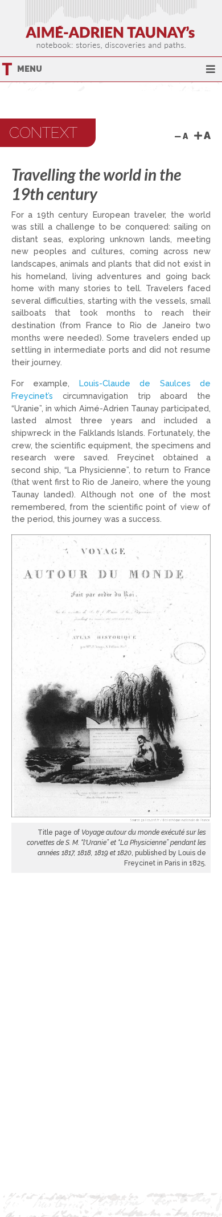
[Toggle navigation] (210, 69)
